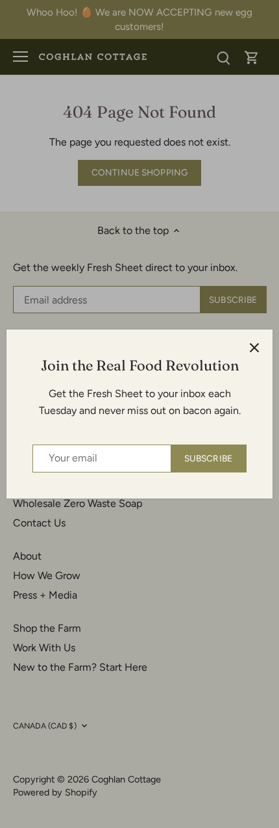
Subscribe (208, 458)
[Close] (254, 347)
